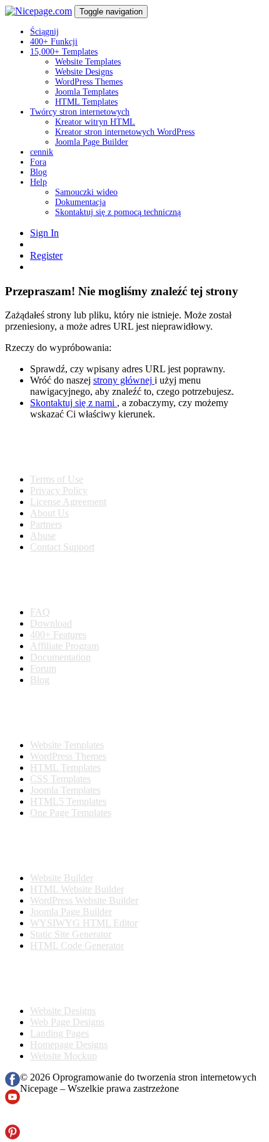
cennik (41, 152)
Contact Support (62, 547)
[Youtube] (12, 1101)
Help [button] (38, 182)
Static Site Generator (70, 934)
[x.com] (12, 1118)
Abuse (43, 535)
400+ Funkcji (54, 41)
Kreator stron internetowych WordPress (125, 132)
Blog (38, 172)
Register (46, 255)
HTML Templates (86, 102)
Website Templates (88, 61)
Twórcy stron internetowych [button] (79, 112)
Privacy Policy (59, 490)
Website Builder (61, 877)
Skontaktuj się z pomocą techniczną (118, 212)
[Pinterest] (12, 1136)
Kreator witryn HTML (95, 122)
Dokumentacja (80, 202)
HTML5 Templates (68, 801)
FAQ (40, 612)
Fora (38, 162)
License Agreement (68, 501)
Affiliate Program (64, 646)
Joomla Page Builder (91, 142)
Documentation (60, 657)
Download (51, 623)
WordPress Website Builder (84, 900)
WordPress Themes (89, 81)
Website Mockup (63, 1055)
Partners (46, 524)
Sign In (44, 233)
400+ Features (58, 634)
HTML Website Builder (77, 889)
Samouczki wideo (86, 192)
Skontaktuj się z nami (73, 402)
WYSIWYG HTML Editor (84, 923)
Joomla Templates (86, 92)
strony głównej (124, 380)
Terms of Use (56, 479)
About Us (49, 513)
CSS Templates (60, 778)
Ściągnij (44, 31)
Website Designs (84, 71)
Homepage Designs (69, 1044)
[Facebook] (12, 1083)
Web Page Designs (67, 1022)
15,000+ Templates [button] (64, 51)
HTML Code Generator (77, 945)
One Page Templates (70, 812)
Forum (43, 668)
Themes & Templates (71, 712)
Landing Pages (59, 1033)
